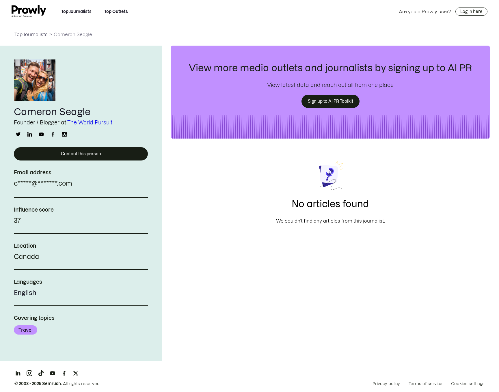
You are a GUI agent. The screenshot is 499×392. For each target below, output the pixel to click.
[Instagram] (29, 373)
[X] (75, 373)
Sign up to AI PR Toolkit (330, 101)
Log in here (471, 11)
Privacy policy (386, 384)
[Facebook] (64, 373)
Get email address (97, 184)
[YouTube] (52, 373)
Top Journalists (76, 11)
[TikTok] (41, 373)
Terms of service (425, 384)
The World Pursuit (89, 122)
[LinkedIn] (17, 373)
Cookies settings (468, 384)
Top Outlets (116, 11)
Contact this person (81, 154)
